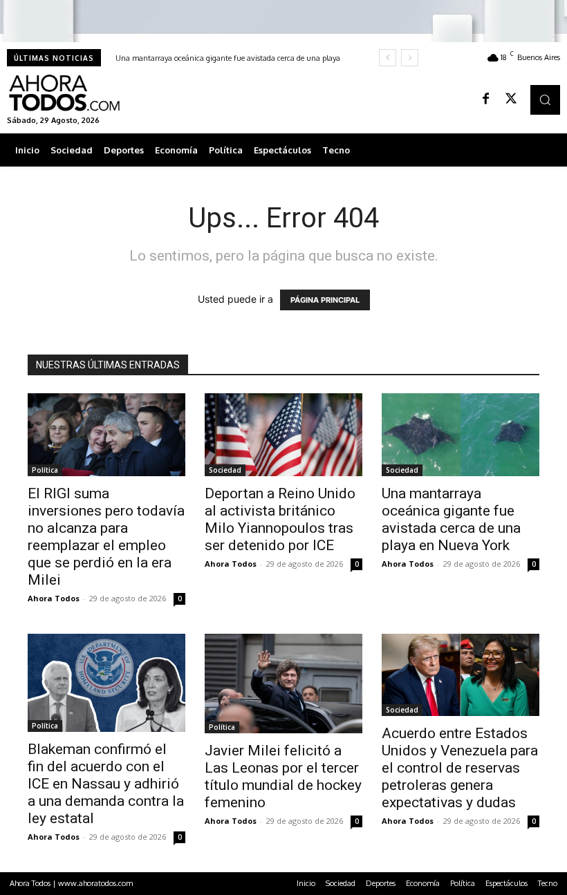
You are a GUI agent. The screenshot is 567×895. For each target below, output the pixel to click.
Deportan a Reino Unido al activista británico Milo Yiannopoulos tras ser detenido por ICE (280, 519)
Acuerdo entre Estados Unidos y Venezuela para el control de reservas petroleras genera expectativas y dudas (460, 768)
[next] (409, 57)
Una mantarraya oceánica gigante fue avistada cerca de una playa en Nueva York (451, 519)
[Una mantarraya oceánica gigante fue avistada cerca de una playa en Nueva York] (460, 434)
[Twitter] (511, 99)
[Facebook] (486, 99)
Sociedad (225, 470)
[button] (545, 100)
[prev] (387, 57)
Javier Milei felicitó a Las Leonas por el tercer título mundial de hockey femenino (283, 776)
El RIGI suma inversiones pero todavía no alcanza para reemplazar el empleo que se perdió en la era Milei (106, 536)
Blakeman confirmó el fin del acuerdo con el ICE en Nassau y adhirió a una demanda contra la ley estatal (106, 784)
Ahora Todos (54, 598)
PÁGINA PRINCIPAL (325, 300)
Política (45, 470)
